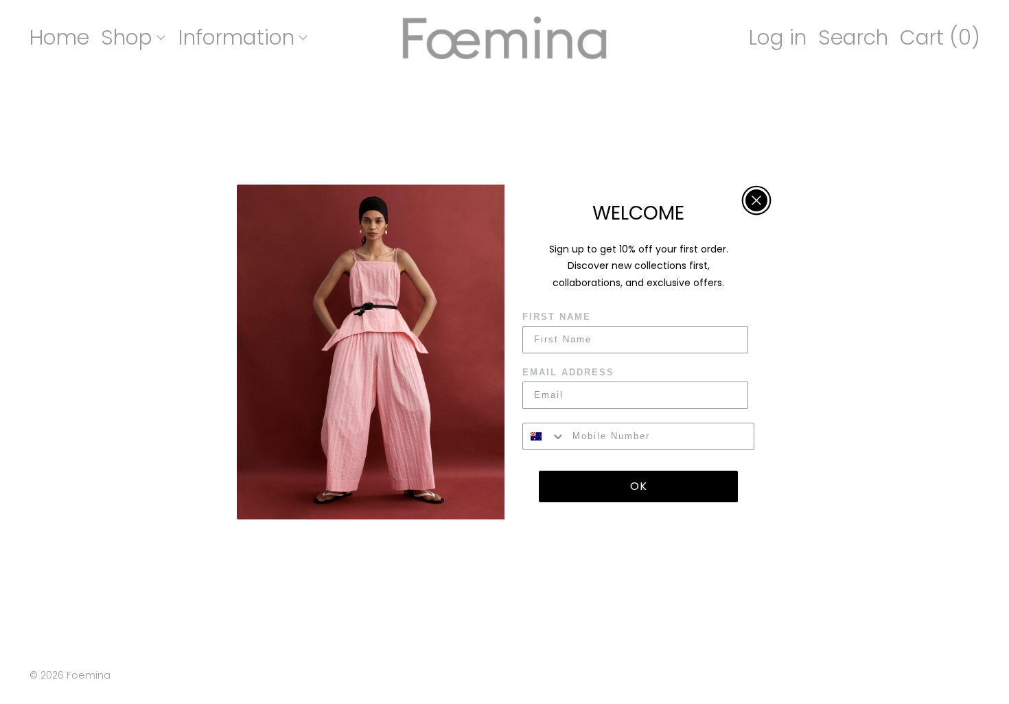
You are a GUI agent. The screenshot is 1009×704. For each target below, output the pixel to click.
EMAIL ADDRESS (568, 372)
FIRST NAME (556, 317)
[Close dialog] (756, 200)
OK (638, 486)
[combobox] (544, 436)
